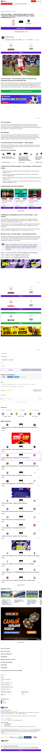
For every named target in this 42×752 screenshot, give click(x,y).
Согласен (21, 750)
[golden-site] (6, 737)
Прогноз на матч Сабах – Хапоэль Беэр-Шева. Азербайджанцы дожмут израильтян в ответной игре (25, 158)
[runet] (2, 737)
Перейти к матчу (21, 28)
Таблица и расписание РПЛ (21, 3)
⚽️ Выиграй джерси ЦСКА (7, 3)
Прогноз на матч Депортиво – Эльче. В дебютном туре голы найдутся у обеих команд (20, 555)
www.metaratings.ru (13, 711)
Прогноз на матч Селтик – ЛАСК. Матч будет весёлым (13, 519)
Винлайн (33, 384)
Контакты (2, 674)
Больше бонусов (21, 210)
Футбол (18, 384)
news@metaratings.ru (8, 723)
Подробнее (4, 205)
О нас (2, 676)
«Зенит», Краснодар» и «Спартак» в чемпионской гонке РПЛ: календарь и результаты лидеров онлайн (32, 602)
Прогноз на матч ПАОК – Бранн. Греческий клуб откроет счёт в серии (17, 475)
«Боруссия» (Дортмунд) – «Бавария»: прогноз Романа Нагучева (16, 457)
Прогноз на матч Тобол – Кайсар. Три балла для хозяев (8, 157)
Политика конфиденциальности (6, 682)
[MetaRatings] (4, 707)
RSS (1, 681)
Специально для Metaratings (6, 679)
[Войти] (38, 1)
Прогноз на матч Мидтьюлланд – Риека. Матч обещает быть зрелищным (17, 483)
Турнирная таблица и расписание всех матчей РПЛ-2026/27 (19, 601)
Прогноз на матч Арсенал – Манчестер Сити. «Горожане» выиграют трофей (18, 580)
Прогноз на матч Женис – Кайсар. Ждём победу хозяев (14, 527)
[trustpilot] (20, 737)
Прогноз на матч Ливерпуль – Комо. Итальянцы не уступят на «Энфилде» (18, 563)
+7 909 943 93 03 (7, 725)
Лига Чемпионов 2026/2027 (6, 662)
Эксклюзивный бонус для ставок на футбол (21, 91)
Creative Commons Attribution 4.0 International (25, 729)
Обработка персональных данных (7, 687)
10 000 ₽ (31, 49)
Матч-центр (3, 407)
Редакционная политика (5, 689)
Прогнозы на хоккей (5, 651)
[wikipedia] (13, 737)
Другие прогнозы (6, 421)
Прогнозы (3, 384)
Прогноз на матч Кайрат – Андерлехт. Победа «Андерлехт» (15, 503)
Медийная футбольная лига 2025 (8, 659)
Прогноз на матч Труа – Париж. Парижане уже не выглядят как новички (17, 449)
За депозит (7, 204)
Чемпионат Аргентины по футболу (8, 386)
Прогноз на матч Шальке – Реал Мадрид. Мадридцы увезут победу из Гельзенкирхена (20, 572)
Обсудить (11, 369)
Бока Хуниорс (29, 23)
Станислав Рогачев (9, 36)
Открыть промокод (7, 207)
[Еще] (40, 1)
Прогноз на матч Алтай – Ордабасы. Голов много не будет (14, 536)
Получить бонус (21, 642)
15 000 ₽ (31, 306)
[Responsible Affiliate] (5, 741)
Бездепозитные (35, 204)
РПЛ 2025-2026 (4, 656)
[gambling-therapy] (34, 737)
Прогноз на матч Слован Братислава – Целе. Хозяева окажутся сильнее (17, 511)
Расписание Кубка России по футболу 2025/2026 (11, 670)
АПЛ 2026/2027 (4, 667)
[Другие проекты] (4, 1)
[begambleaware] (28, 737)
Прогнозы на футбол (25, 384)
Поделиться (36, 390)
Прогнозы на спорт (11, 384)
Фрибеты (3, 204)
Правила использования (5, 684)
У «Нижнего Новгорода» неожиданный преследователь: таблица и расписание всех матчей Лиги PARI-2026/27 (7, 602)
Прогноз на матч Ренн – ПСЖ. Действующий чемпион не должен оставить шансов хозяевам (20, 428)
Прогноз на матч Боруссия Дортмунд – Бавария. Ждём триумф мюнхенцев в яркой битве (20, 467)
